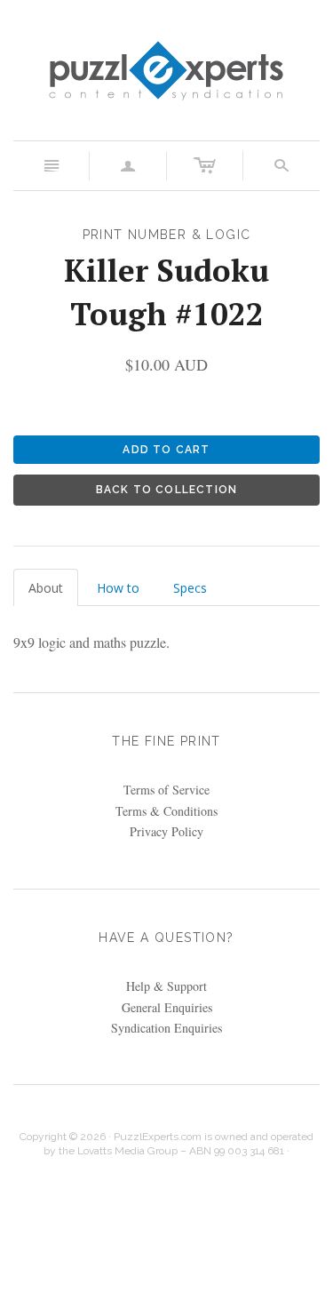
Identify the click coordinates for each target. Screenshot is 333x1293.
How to (118, 587)
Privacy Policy (166, 831)
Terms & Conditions (166, 810)
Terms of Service (166, 789)
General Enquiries (167, 1007)
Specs (190, 587)
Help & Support (166, 986)
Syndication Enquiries (166, 1027)
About (45, 587)
